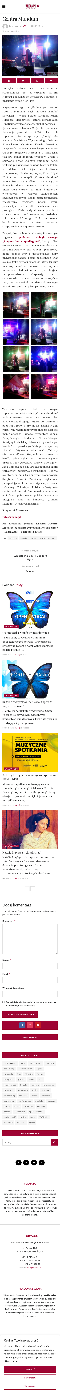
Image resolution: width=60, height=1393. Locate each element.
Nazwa (6, 959)
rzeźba (7, 1112)
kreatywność (10, 1085)
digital (39, 1069)
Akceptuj (30, 1369)
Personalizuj (30, 1377)
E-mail (6, 973)
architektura (10, 1063)
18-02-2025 (24, 728)
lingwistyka (48, 1085)
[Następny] (32, 888)
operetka (46, 1096)
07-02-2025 (24, 878)
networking (9, 1096)
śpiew (33, 538)
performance (25, 1101)
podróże (52, 1101)
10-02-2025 (24, 805)
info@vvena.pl (11, 516)
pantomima (9, 1101)
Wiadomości (11, 626)
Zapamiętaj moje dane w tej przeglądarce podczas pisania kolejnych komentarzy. (31, 1004)
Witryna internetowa (13, 988)
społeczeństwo (47, 538)
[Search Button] (54, 1142)
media (35, 1090)
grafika (21, 1079)
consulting (9, 1069)
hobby (32, 1079)
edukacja (8, 1074)
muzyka (13, 538)
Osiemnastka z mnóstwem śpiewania (25, 633)
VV (24, 26)
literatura (9, 1090)
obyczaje (23, 1096)
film (19, 1074)
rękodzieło (20, 1112)
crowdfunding (25, 1069)
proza (17, 1106)
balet (23, 1063)
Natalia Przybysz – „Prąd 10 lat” (21, 852)
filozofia (29, 1074)
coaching (50, 1063)
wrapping (8, 1122)
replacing (28, 1106)
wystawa (21, 1122)
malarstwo (23, 1090)
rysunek (41, 1106)
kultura (35, 1085)
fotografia (9, 1079)
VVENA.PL (44, 1117)
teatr (32, 1117)
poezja (23, 538)
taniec (23, 1117)
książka (24, 1085)
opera (34, 1096)
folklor (40, 1074)
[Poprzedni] (27, 888)
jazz (40, 1079)
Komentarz (9, 921)
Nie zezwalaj (30, 1386)
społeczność (10, 1117)
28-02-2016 (37, 26)
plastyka (39, 1101)
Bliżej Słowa (35, 1063)
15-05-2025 (24, 655)
